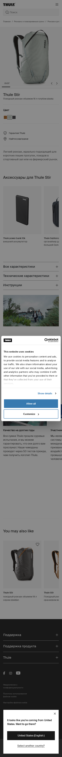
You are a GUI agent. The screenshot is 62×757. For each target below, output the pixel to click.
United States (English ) (31, 735)
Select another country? (31, 745)
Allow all (31, 403)
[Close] (55, 714)
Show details (45, 393)
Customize (29, 414)
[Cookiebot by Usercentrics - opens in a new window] (44, 340)
